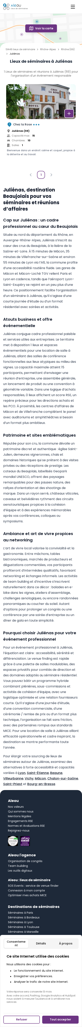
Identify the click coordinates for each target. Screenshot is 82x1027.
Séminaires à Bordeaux (24, 917)
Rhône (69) (68, 49)
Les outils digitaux (20, 871)
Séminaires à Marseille (23, 932)
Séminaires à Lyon (20, 922)
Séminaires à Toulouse (23, 927)
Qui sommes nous (20, 811)
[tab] (16, 943)
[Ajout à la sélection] (69, 113)
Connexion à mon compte (26, 890)
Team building (18, 866)
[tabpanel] (41, 978)
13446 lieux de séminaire (20, 49)
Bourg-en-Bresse (41, 784)
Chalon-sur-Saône (62, 778)
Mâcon (40, 778)
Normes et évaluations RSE (26, 826)
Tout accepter (60, 1019)
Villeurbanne (13, 778)
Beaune (56, 773)
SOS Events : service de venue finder (33, 886)
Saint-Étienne (38, 773)
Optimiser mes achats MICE (27, 895)
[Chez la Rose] (41, 126)
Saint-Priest (12, 784)
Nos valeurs (16, 807)
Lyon (21, 773)
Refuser (21, 1019)
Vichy (29, 778)
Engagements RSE (20, 821)
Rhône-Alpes (48, 49)
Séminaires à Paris (20, 913)
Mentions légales (19, 816)
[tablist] (41, 943)
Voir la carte (44, 28)
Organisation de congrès (25, 861)
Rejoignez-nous (18, 831)
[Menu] (73, 7)
